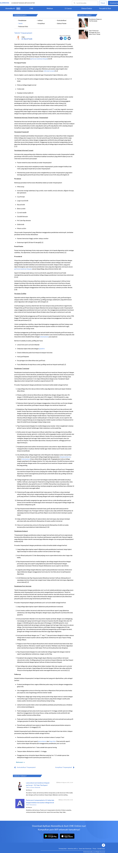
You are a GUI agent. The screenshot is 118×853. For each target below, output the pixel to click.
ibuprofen (52, 741)
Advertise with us (73, 848)
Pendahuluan (22, 20)
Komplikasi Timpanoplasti (63, 767)
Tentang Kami (62, 848)
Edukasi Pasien (61, 23)
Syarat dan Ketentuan (85, 848)
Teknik (20, 23)
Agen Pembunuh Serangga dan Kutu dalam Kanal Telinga (94, 32)
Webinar (50, 8)
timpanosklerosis (65, 457)
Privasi (94, 848)
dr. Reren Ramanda (35, 787)
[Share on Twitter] (65, 38)
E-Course (68, 8)
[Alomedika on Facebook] (73, 845)
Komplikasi (41, 23)
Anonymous (33, 804)
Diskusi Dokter (86, 8)
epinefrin (42, 348)
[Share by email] (69, 38)
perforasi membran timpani (39, 59)
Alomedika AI (10, 8)
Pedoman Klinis (23, 26)
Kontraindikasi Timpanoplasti (26, 767)
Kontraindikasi (61, 20)
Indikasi (40, 20)
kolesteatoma (44, 337)
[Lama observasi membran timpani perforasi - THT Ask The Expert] (20, 790)
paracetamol (42, 741)
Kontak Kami (101, 848)
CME (31, 8)
